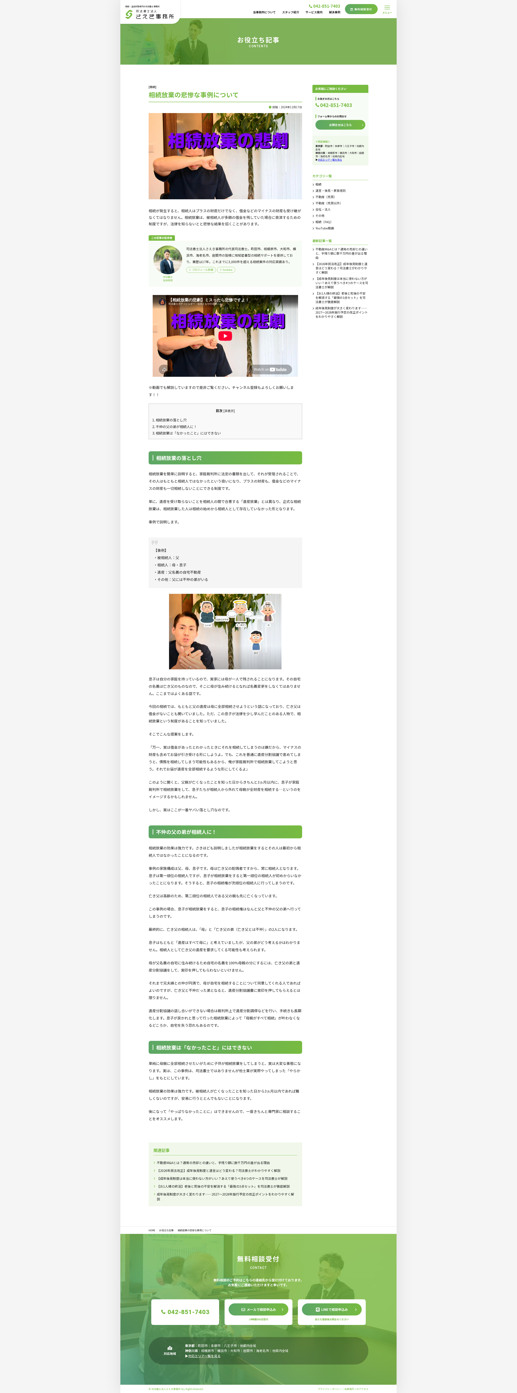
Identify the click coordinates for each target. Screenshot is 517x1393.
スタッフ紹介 (290, 12)
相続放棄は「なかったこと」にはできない (186, 433)
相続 (318, 184)
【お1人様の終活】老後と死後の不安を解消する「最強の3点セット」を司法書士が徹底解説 (223, 1186)
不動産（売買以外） (329, 203)
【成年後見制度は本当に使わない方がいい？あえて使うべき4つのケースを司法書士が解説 (222, 1178)
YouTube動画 (324, 228)
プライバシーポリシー (330, 1389)
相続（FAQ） (324, 222)
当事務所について (264, 12)
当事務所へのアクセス (356, 1389)
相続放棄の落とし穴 (169, 419)
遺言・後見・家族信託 (330, 190)
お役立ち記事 (166, 1230)
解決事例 (334, 12)
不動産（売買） (326, 197)
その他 (320, 215)
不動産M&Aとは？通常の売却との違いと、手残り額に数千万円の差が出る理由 (213, 1162)
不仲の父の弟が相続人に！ (174, 426)
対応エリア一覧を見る (330, 159)
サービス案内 (314, 12)
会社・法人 (323, 209)
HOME (152, 1230)
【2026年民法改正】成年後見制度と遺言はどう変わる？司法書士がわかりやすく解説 (218, 1170)
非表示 (229, 410)
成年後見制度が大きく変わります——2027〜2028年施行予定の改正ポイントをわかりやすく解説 (341, 312)
